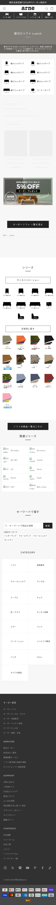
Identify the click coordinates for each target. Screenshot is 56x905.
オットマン (8, 540)
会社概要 (7, 835)
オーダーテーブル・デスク (14, 714)
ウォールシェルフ (40, 536)
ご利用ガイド (9, 787)
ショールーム (9, 840)
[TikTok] (50, 868)
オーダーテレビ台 (10, 728)
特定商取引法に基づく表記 (14, 806)
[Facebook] (42, 868)
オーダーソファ (9, 709)
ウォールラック (25, 536)
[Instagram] (5, 868)
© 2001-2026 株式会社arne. (15, 880)
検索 (47, 525)
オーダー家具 (7, 17)
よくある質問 (9, 801)
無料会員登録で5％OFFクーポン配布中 (28, 2)
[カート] (52, 8)
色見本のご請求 (9, 753)
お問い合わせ (9, 782)
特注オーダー (9, 748)
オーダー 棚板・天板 (12, 733)
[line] (20, 868)
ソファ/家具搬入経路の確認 (14, 762)
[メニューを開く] (4, 8)
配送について (9, 796)
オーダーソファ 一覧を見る (28, 224)
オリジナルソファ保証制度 (14, 767)
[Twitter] (12, 868)
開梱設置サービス (10, 757)
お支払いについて (10, 791)
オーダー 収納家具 (11, 719)
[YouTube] (27, 868)
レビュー (7, 849)
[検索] (47, 8)
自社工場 (7, 844)
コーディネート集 (35, 17)
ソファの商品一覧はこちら (28, 426)
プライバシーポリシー (12, 810)
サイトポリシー (9, 815)
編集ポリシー (9, 820)
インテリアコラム (21, 17)
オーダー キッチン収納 (12, 723)
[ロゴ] (28, 8)
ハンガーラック (10, 536)
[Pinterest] (35, 868)
